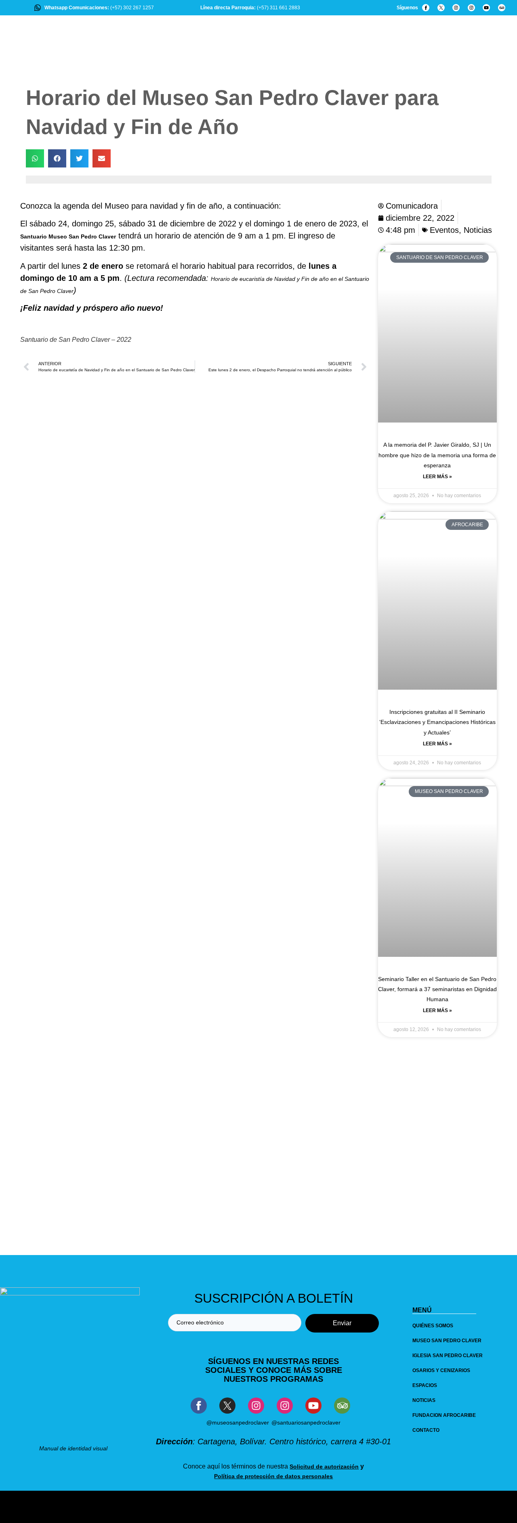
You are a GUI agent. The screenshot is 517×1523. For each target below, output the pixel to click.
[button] (35, 158)
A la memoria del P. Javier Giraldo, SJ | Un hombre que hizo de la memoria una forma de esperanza (437, 454)
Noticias (478, 230)
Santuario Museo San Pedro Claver (68, 236)
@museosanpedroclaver (237, 1422)
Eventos (444, 230)
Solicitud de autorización (324, 1466)
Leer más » (437, 476)
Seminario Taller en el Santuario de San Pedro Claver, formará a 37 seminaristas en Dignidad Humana (437, 989)
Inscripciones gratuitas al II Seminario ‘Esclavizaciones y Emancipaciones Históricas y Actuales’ (437, 722)
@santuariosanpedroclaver (305, 1422)
